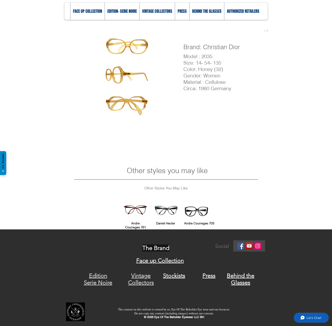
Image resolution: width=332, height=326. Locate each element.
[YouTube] (249, 246)
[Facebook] (240, 246)
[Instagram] (257, 246)
